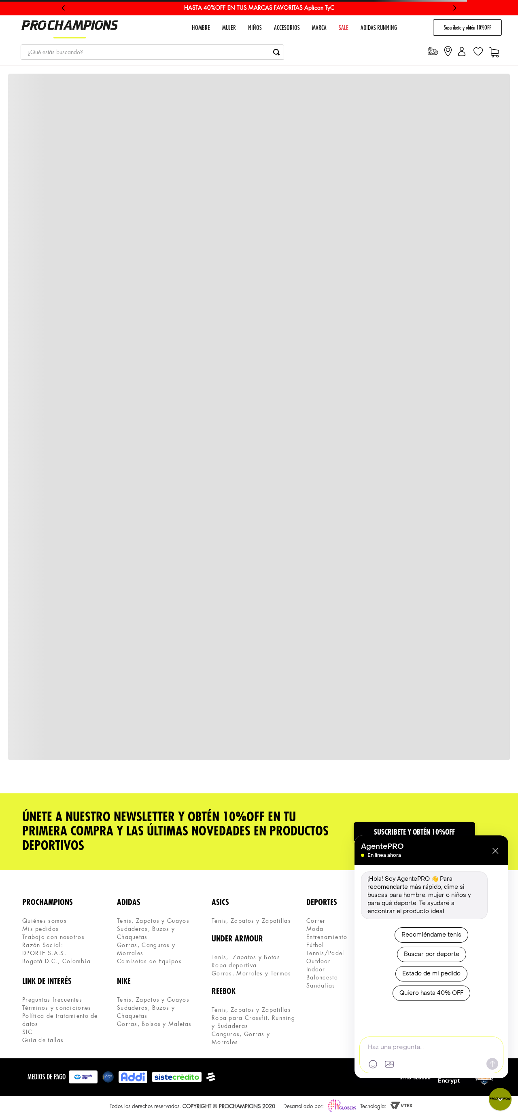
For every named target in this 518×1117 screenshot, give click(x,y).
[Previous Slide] (63, 8)
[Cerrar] (495, 850)
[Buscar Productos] (276, 52)
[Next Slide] (455, 8)
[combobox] (152, 52)
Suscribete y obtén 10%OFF (467, 27)
